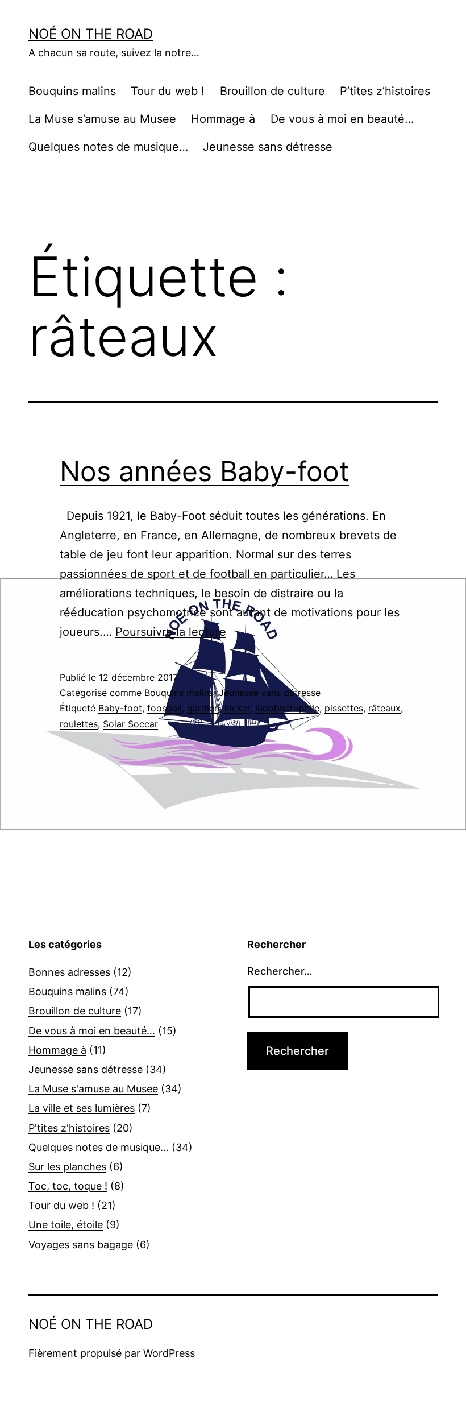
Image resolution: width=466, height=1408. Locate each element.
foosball (164, 708)
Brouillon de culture (272, 91)
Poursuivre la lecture (170, 632)
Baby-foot (120, 708)
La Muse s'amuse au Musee (93, 1089)
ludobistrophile (287, 708)
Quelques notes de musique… (108, 147)
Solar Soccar (130, 724)
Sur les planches (67, 1167)
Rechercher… (280, 971)
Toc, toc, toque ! (67, 1186)
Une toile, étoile (65, 1225)
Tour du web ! (168, 91)
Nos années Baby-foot (204, 471)
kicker (237, 708)
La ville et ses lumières (81, 1108)
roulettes (79, 724)
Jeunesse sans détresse (267, 147)
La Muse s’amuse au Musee (102, 119)
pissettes (343, 708)
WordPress (169, 1353)
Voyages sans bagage (80, 1244)
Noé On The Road (90, 34)
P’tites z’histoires (385, 91)
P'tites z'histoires (69, 1128)
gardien (203, 708)
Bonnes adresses (69, 972)
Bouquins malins (72, 91)
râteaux (384, 708)
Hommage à (223, 119)
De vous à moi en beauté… (342, 119)
